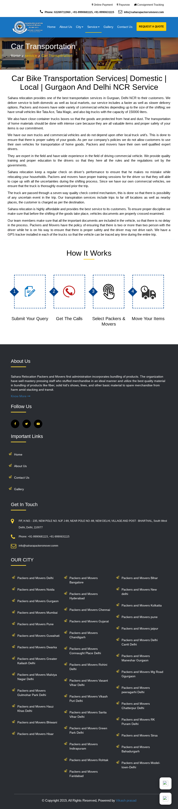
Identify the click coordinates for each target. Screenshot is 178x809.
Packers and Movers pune (140, 617)
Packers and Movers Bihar (140, 578)
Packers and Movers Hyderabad (83, 596)
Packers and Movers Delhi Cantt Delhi (140, 642)
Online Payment (103, 4)
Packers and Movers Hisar (35, 734)
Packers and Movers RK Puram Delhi (138, 722)
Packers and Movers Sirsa (140, 735)
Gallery (108, 27)
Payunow (124, 4)
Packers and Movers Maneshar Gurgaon (136, 658)
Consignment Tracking (150, 4)
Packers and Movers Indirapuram (83, 746)
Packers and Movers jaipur (140, 628)
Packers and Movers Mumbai (37, 612)
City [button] (78, 27)
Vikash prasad (126, 800)
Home (51, 27)
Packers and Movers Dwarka (37, 647)
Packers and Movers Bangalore (83, 580)
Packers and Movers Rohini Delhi (88, 667)
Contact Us (124, 27)
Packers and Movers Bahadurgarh (136, 749)
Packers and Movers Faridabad (83, 774)
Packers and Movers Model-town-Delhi (141, 765)
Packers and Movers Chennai (89, 609)
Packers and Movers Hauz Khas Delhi (35, 709)
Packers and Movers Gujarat (89, 621)
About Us (65, 27)
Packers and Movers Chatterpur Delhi (136, 706)
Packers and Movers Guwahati (38, 635)
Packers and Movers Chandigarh (83, 635)
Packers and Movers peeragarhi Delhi (136, 690)
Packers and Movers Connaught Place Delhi (85, 651)
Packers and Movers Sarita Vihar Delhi (88, 714)
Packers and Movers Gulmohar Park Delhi (31, 693)
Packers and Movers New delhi (139, 592)
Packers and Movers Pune (35, 624)
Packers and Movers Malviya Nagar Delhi (37, 677)
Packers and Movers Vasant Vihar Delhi (88, 683)
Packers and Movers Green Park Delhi (88, 730)
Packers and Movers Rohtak (88, 760)
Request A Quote (151, 26)
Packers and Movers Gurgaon (38, 601)
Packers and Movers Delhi (35, 578)
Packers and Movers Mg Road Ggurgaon (142, 674)
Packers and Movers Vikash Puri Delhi (88, 699)
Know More (19, 396)
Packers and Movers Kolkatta (142, 605)
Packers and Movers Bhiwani (37, 722)
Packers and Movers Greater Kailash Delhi (37, 661)
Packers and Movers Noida (35, 589)
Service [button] (92, 27)
